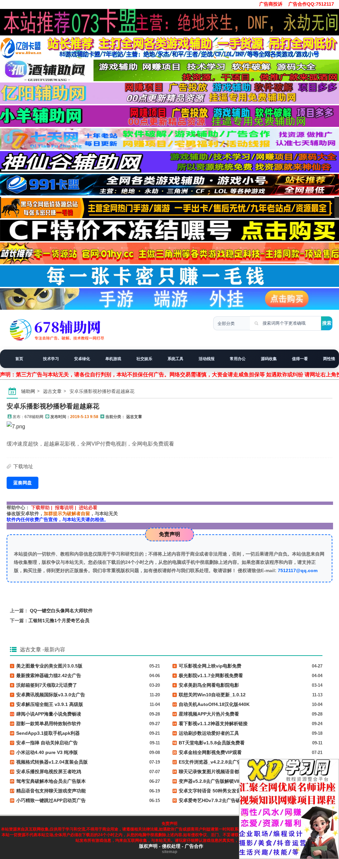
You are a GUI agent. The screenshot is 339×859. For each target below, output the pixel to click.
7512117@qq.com (297, 570)
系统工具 (175, 358)
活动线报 (207, 358)
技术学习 (51, 358)
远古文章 (52, 391)
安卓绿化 (82, 358)
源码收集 (269, 358)
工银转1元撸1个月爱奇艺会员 (58, 620)
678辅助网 (33, 416)
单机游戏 (113, 358)
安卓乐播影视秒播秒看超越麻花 (53, 406)
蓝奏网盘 (22, 482)
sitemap (169, 851)
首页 (19, 358)
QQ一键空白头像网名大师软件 (61, 610)
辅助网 (28, 391)
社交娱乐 (144, 358)
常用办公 (238, 358)
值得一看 (300, 358)
